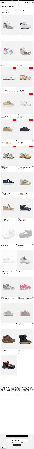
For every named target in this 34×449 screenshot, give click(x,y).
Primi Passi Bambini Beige (5, 141)
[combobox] (10, 13)
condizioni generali (16, 442)
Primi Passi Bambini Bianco (5, 245)
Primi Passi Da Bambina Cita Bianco (23, 193)
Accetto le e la (17, 442)
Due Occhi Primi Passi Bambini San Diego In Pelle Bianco (8, 272)
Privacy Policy (22, 442)
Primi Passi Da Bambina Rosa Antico (6, 350)
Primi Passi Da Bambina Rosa (22, 324)
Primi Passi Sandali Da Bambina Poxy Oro (24, 167)
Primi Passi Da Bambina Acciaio (22, 350)
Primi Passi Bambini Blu (21, 141)
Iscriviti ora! (17, 444)
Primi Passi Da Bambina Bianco (22, 115)
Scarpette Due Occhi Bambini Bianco (23, 36)
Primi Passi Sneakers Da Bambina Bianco (7, 36)
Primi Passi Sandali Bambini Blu (5, 193)
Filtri (4, 447)
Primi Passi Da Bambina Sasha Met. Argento (7, 298)
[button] (24, 2)
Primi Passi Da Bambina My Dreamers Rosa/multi (25, 298)
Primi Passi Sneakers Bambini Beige (6, 115)
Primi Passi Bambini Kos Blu (22, 219)
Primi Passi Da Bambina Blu (5, 376)
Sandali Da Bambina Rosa (4, 167)
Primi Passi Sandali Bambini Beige (6, 219)
